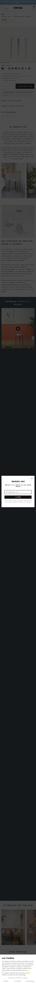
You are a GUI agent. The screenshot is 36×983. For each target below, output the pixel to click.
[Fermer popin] (32, 478)
